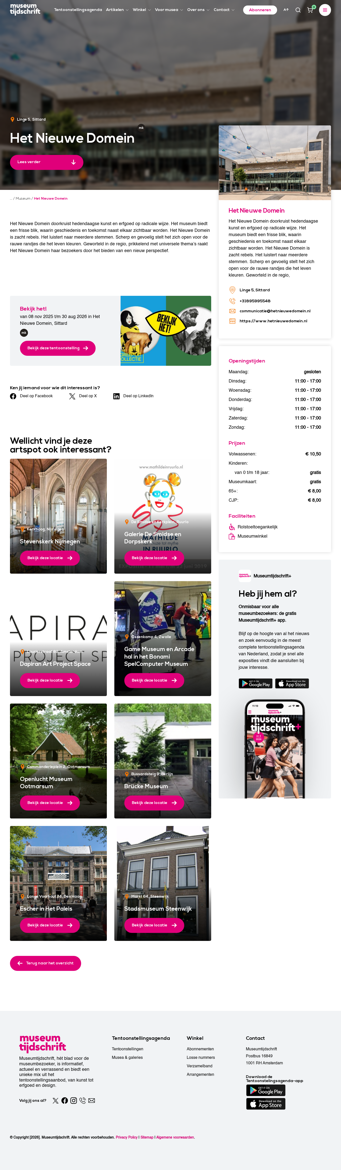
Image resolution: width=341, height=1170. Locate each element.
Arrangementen (200, 1074)
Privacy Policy (127, 1137)
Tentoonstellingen (127, 1049)
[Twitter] (55, 1100)
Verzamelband (199, 1066)
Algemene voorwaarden (175, 1137)
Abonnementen (200, 1049)
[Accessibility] (286, 10)
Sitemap (147, 1137)
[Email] (91, 1100)
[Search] (298, 10)
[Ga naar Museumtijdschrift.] (11, 198)
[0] (310, 10)
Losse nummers (201, 1057)
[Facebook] (64, 1100)
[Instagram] (73, 1100)
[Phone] (82, 1100)
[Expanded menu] (325, 10)
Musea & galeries (127, 1057)
